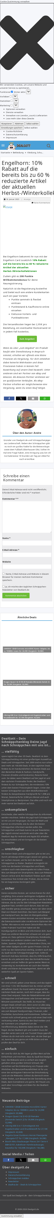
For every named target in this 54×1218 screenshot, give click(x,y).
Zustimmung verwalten (11, 1216)
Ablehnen (19, 123)
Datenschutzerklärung (16, 134)
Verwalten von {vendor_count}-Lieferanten (26, 115)
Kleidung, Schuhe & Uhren (40, 152)
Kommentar (9, 498)
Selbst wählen (32, 123)
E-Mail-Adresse (10, 550)
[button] (27, 43)
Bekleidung (18, 152)
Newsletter (13, 1181)
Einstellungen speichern (11, 127)
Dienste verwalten (14, 112)
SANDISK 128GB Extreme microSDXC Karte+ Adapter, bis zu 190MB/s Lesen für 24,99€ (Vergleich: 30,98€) (26, 1110)
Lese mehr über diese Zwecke (20, 118)
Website (6, 561)
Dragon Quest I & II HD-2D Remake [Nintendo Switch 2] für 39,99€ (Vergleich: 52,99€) (25, 1119)
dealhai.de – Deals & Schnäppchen (24, 1184)
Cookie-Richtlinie (14, 131)
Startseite (5, 152)
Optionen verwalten (15, 109)
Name (6, 538)
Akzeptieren (6, 123)
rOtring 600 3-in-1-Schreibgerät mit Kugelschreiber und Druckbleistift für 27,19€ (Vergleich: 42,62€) (26, 1128)
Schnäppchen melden (18, 1178)
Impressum (11, 137)
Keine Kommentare (42, 203)
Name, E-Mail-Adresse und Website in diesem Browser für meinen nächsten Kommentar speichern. (25, 577)
